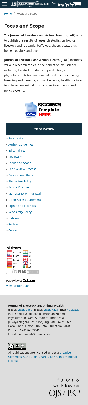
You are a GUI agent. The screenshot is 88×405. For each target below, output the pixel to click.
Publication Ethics (20, 175)
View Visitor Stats (17, 286)
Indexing (14, 218)
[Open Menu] (4, 4)
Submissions (17, 138)
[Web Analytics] (29, 281)
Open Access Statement (24, 200)
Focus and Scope (19, 163)
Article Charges (18, 187)
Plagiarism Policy (20, 181)
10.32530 (73, 310)
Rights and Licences (22, 206)
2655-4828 (51, 310)
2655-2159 (25, 310)
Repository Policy (20, 212)
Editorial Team (18, 151)
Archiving (14, 224)
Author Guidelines (20, 144)
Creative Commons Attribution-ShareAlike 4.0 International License (42, 357)
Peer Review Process (22, 169)
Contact (13, 230)
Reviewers (15, 157)
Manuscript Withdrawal (24, 193)
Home (8, 13)
